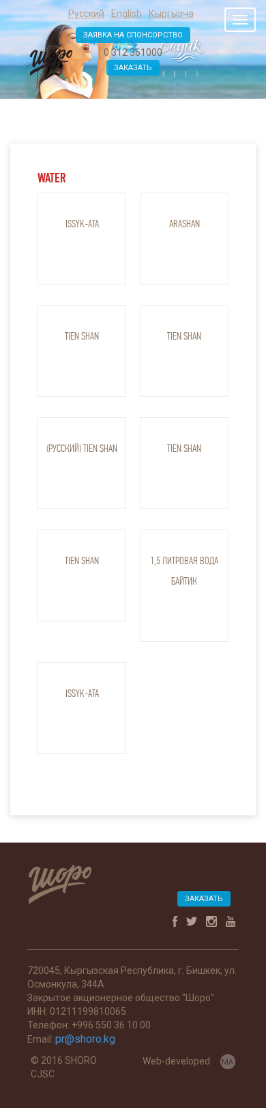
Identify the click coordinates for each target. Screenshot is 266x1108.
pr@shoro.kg (85, 1038)
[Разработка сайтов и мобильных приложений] (227, 1060)
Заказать (133, 67)
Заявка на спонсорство (133, 35)
